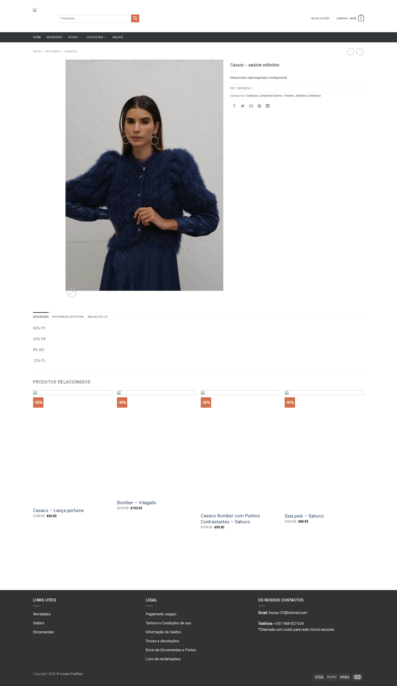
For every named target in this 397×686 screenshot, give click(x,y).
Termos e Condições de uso (168, 623)
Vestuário (52, 51)
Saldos (117, 37)
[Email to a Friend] (251, 106)
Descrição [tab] (41, 317)
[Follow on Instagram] (357, 2)
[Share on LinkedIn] (268, 106)
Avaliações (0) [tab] (98, 317)
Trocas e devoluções (162, 641)
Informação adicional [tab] (68, 317)
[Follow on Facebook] (353, 2)
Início (37, 51)
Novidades (54, 37)
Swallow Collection (308, 95)
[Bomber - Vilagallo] (156, 443)
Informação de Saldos (163, 632)
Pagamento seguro (161, 614)
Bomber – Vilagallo (136, 502)
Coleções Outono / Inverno (277, 95)
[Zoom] (71, 292)
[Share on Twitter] (243, 106)
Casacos (71, 51)
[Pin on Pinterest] (259, 106)
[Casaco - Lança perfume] (72, 447)
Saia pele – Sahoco (304, 516)
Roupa (72, 37)
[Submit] (135, 18)
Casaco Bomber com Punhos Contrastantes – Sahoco (230, 519)
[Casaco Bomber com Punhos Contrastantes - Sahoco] (240, 450)
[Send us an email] (361, 2)
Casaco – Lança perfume (58, 510)
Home (37, 37)
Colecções (95, 37)
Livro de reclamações (163, 659)
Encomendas (43, 632)
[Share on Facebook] (234, 106)
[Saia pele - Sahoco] (324, 450)
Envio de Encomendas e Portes (171, 650)
